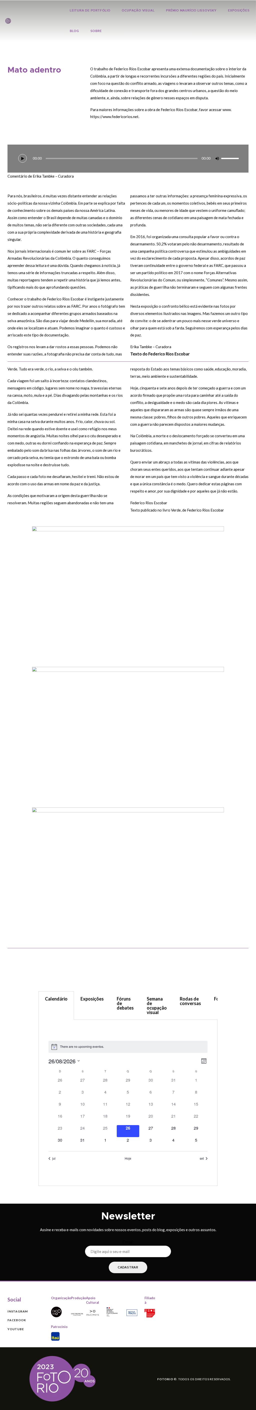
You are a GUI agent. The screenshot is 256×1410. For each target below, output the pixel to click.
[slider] (230, 158)
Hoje (128, 1158)
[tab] (56, 1005)
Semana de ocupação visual (157, 1005)
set (202, 1158)
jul (54, 1158)
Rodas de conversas (190, 1001)
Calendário (56, 999)
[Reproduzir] (22, 158)
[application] (128, 159)
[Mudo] (217, 158)
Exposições (92, 999)
